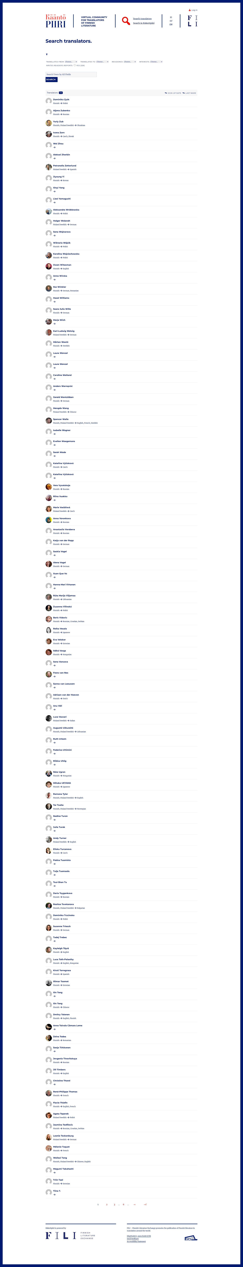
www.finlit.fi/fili (144, 1236)
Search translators (142, 18)
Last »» (145, 1204)
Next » (134, 1204)
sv (171, 21)
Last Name (191, 93)
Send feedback (133, 1239)
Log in (194, 10)
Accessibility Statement (136, 1241)
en (171, 24)
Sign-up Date (174, 93)
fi (171, 17)
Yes (80, 65)
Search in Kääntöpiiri (143, 23)
